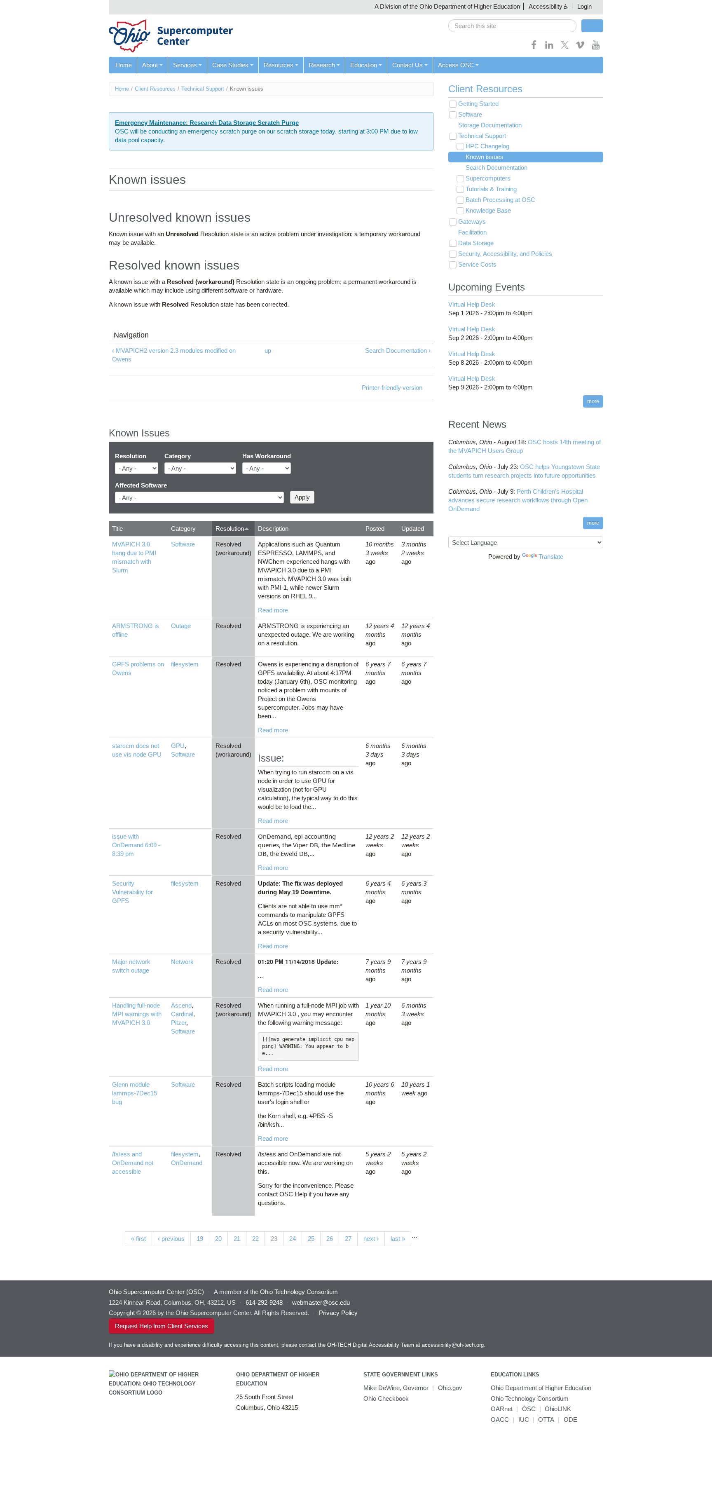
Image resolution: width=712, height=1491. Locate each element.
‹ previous (171, 1238)
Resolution (130, 455)
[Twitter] (565, 47)
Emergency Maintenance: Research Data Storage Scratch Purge (207, 122)
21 (237, 1238)
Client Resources (155, 89)
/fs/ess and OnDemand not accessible (132, 1163)
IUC (523, 1419)
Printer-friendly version (392, 387)
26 (329, 1238)
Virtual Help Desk (471, 304)
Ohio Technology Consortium (530, 1398)
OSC (529, 1408)
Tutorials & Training (491, 188)
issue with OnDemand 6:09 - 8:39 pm (136, 845)
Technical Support (202, 89)
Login (584, 6)
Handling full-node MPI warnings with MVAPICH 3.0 (137, 1014)
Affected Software (141, 485)
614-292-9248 (264, 1302)
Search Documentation (496, 167)
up (268, 350)
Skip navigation (22, 6)
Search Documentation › (398, 350)
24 (292, 1238)
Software (183, 544)
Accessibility (545, 6)
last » (398, 1238)
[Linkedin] (549, 47)
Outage (181, 625)
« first (138, 1238)
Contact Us (407, 64)
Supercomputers (488, 178)
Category (177, 455)
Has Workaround (266, 455)
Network (182, 961)
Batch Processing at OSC (500, 199)
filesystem (185, 664)
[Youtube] (596, 47)
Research (322, 64)
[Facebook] (534, 47)
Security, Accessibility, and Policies (505, 253)
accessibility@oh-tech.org (453, 1345)
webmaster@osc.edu (321, 1302)
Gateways (472, 221)
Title (117, 528)
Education (363, 64)
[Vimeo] (580, 47)
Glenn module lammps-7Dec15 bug (134, 1093)
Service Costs (477, 264)
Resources (278, 64)
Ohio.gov (450, 1387)
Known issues (485, 156)
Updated (412, 528)
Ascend (181, 1005)
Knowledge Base (488, 210)
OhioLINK (558, 1408)
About (150, 64)
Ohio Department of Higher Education (541, 1387)
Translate (551, 556)
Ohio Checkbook (386, 1398)
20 (218, 1238)
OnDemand (186, 1162)
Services (185, 64)
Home (123, 64)
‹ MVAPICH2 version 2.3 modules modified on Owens (174, 355)
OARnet (502, 1408)
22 (255, 1238)
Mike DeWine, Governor (396, 1387)
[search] (512, 25)
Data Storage (476, 242)
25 (311, 1238)
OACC (500, 1419)
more (593, 401)
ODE (570, 1419)
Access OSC (456, 64)
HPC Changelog (487, 146)
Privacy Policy (338, 1312)
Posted (374, 528)
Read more (273, 610)
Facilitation (472, 232)
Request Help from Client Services (161, 1325)
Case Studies (230, 64)
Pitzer (178, 1022)
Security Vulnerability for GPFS (132, 892)
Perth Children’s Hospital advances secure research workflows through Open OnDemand (518, 500)
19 (200, 1238)
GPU (178, 745)
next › (371, 1238)
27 (348, 1238)
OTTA (546, 1419)
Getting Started (478, 103)
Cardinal (182, 1013)
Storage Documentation (490, 125)
